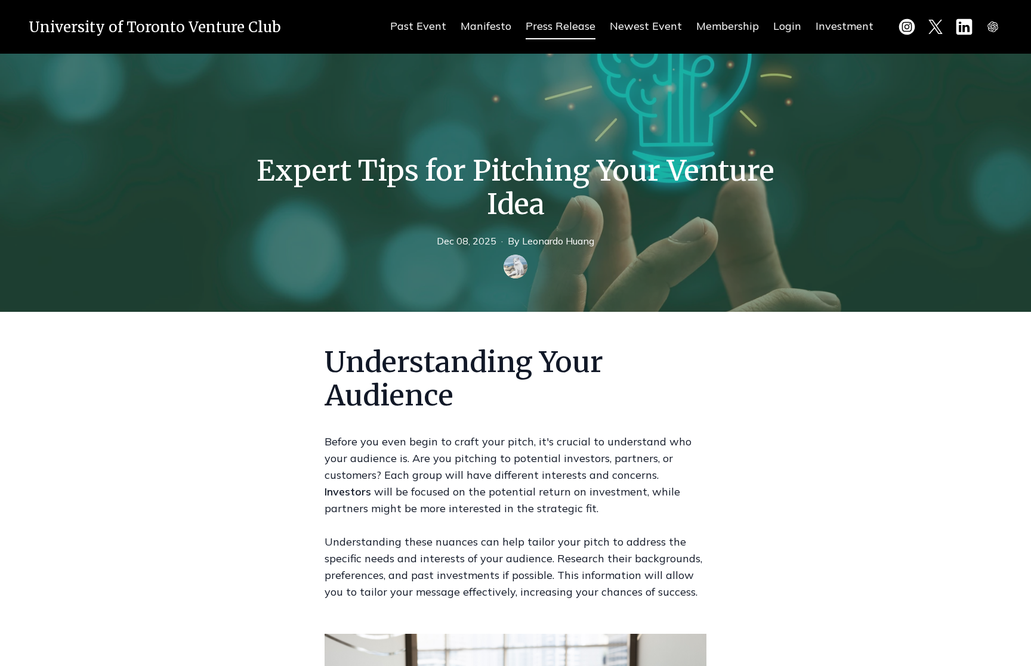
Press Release (560, 26)
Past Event (418, 26)
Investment (844, 26)
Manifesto (486, 26)
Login (787, 26)
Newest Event (646, 26)
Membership (727, 26)
